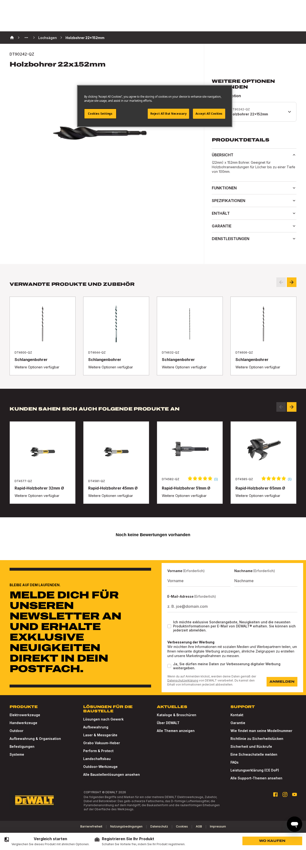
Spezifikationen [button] (228, 200)
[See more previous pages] (26, 37)
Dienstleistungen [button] (230, 238)
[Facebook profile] (275, 794)
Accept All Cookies (209, 113)
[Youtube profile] (294, 794)
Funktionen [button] (224, 188)
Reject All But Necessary (168, 113)
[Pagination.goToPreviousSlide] (281, 407)
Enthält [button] (221, 213)
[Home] (12, 37)
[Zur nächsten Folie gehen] (291, 282)
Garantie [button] (221, 226)
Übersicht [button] (222, 154)
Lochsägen (47, 38)
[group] (46, 841)
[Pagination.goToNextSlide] (291, 407)
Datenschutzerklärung (182, 680)
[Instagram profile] (285, 794)
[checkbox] (169, 626)
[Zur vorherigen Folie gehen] (281, 282)
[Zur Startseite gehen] (34, 800)
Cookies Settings (100, 113)
